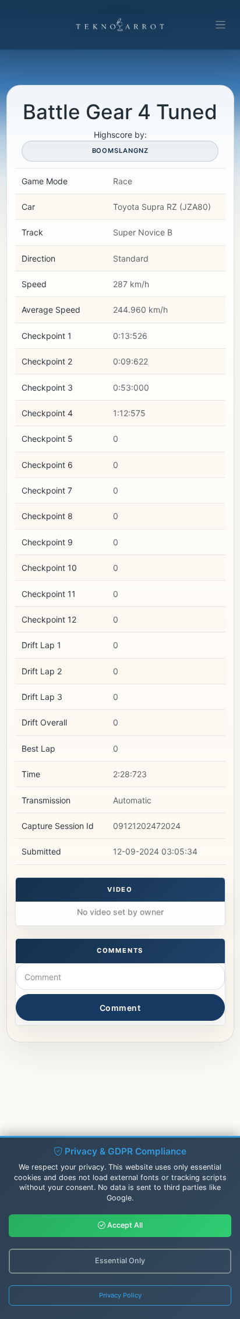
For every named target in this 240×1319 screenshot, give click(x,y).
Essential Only (120, 1260)
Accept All (124, 1225)
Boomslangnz (120, 150)
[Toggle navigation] (220, 25)
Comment (120, 1008)
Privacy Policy (120, 1295)
